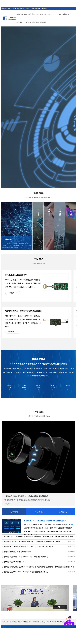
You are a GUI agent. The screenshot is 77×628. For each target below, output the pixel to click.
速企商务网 (35, 622)
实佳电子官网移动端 (24, 622)
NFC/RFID (51, 14)
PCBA (59, 14)
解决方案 (35, 14)
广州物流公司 (54, 622)
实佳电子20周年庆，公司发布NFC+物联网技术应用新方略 (25, 557)
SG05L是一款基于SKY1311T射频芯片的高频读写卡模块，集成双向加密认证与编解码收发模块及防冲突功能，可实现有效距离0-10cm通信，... (23, 283)
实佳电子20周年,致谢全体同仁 (14, 562)
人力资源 (27, 22)
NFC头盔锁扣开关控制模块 (16, 275)
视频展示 (65, 14)
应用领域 (27, 14)
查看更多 (11, 293)
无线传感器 (63, 622)
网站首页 (19, 14)
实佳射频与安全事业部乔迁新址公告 (16, 552)
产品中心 (38, 259)
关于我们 (35, 22)
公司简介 (58, 607)
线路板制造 (13, 622)
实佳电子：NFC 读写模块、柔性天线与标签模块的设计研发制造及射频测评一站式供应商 (37, 537)
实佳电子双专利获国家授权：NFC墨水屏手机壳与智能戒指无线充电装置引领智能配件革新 (38, 567)
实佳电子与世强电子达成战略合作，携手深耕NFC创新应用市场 (27, 547)
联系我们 (43, 22)
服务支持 (43, 14)
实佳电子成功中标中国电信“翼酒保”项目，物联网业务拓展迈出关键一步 (31, 542)
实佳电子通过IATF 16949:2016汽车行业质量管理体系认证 (25, 572)
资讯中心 (19, 22)
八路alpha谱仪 (44, 622)
